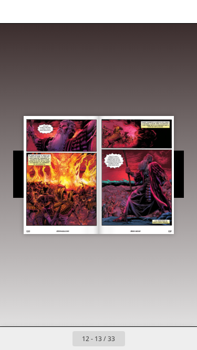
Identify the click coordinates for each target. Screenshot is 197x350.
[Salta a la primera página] (37, 338)
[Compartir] (159, 11)
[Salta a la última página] (159, 338)
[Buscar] (37, 11)
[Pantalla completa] (182, 11)
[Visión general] (14, 11)
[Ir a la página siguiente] (136, 338)
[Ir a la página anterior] (60, 338)
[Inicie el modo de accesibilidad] (60, 11)
